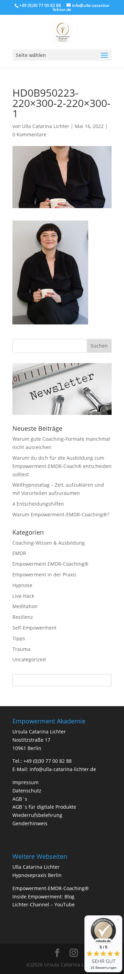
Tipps (18, 638)
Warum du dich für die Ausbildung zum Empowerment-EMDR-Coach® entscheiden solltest (62, 466)
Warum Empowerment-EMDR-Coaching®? (60, 514)
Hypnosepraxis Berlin (37, 875)
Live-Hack (23, 596)
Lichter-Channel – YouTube (43, 904)
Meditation (25, 606)
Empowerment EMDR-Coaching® (50, 564)
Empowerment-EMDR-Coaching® (50, 888)
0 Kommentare (29, 134)
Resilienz (22, 617)
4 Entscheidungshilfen (38, 503)
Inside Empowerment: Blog (43, 896)
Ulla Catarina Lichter (45, 126)
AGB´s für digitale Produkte (44, 806)
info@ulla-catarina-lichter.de (63, 769)
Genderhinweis (30, 823)
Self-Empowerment (34, 627)
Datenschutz (26, 790)
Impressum (25, 782)
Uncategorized (29, 659)
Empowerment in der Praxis (44, 574)
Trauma (21, 649)
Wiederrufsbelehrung (37, 815)
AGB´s (19, 799)
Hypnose (22, 585)
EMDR (19, 553)
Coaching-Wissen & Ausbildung (48, 542)
